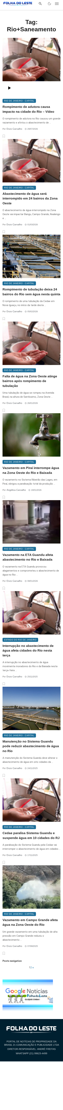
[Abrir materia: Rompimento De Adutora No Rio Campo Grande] (31, 66)
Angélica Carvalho (16, 490)
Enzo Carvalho (14, 128)
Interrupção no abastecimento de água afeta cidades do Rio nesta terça (28, 650)
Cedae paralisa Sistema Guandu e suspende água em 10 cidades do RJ (31, 835)
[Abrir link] (28, 994)
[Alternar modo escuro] (49, 3)
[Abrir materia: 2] (33, 967)
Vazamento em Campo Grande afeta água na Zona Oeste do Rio (30, 922)
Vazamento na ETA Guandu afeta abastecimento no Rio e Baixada (28, 557)
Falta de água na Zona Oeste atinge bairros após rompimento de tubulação (30, 381)
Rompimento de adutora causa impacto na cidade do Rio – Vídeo (28, 109)
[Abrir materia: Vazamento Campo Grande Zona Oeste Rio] (31, 887)
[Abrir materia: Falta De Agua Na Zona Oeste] (31, 343)
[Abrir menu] (56, 3)
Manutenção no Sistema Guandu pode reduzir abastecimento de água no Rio (31, 746)
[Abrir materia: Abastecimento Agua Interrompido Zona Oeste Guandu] (31, 160)
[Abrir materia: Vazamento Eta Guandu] (31, 522)
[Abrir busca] (40, 3)
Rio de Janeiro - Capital (19, 101)
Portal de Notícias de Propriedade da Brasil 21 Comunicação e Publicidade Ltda (31, 1043)
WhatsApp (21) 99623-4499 (31, 1053)
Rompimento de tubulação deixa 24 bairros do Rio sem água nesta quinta (31, 292)
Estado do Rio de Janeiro (20, 640)
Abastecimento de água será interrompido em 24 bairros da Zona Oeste (30, 198)
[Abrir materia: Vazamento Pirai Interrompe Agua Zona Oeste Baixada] (31, 435)
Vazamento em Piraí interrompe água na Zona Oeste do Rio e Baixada (31, 470)
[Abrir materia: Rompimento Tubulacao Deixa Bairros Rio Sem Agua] (31, 256)
